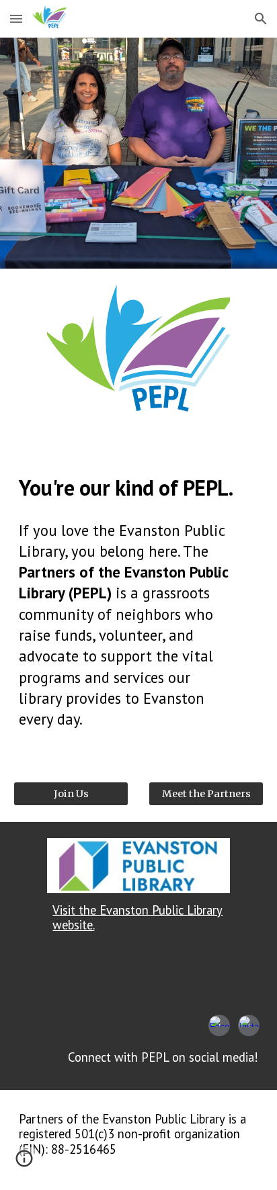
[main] (138, 487)
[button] (16, 18)
